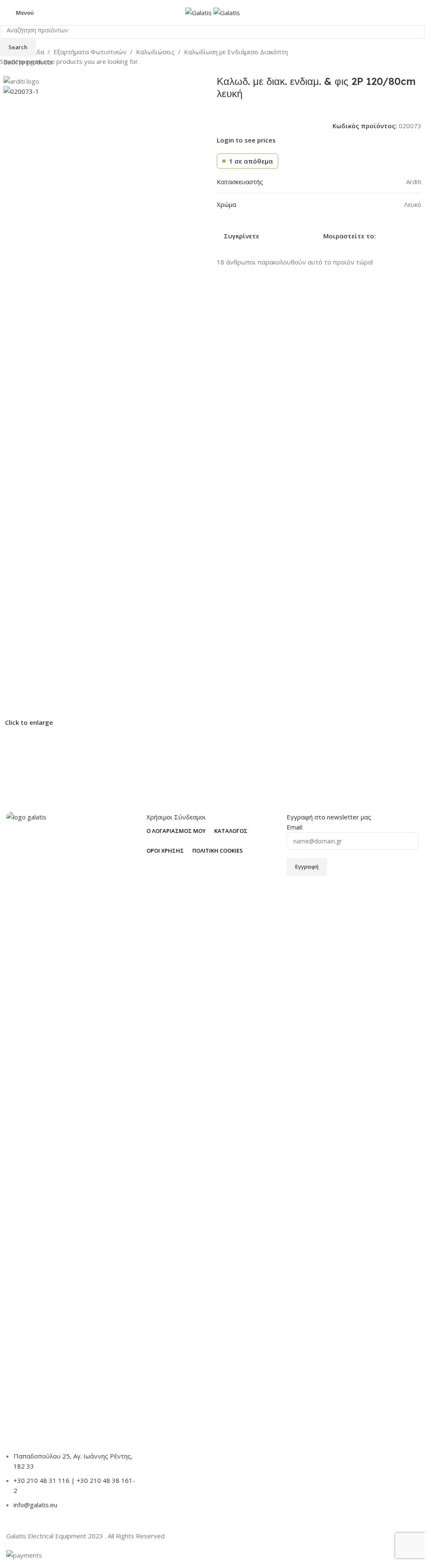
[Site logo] (199, 12)
